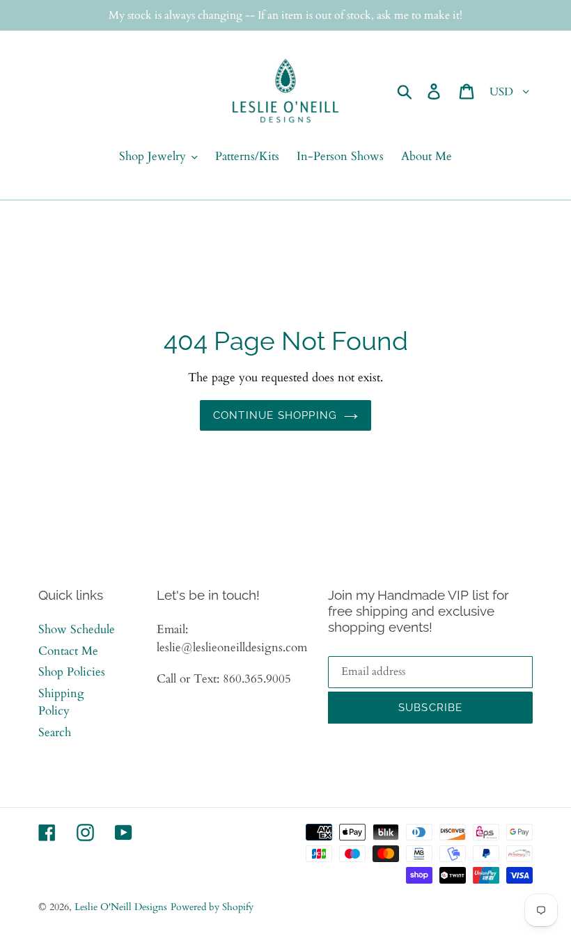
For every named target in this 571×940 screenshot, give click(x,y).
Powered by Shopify (212, 907)
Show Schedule (76, 629)
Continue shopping (275, 415)
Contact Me (68, 651)
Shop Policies (71, 672)
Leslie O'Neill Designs (121, 907)
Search (54, 732)
